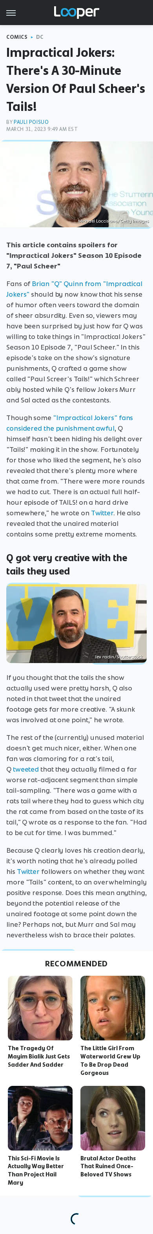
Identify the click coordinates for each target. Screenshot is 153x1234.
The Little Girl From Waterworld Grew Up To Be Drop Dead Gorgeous (110, 1060)
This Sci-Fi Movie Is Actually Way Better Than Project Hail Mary (36, 1170)
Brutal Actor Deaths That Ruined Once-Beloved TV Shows (108, 1166)
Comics (17, 37)
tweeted (26, 769)
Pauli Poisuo (31, 122)
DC (40, 37)
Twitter (102, 513)
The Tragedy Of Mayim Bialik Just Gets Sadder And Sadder (39, 1056)
